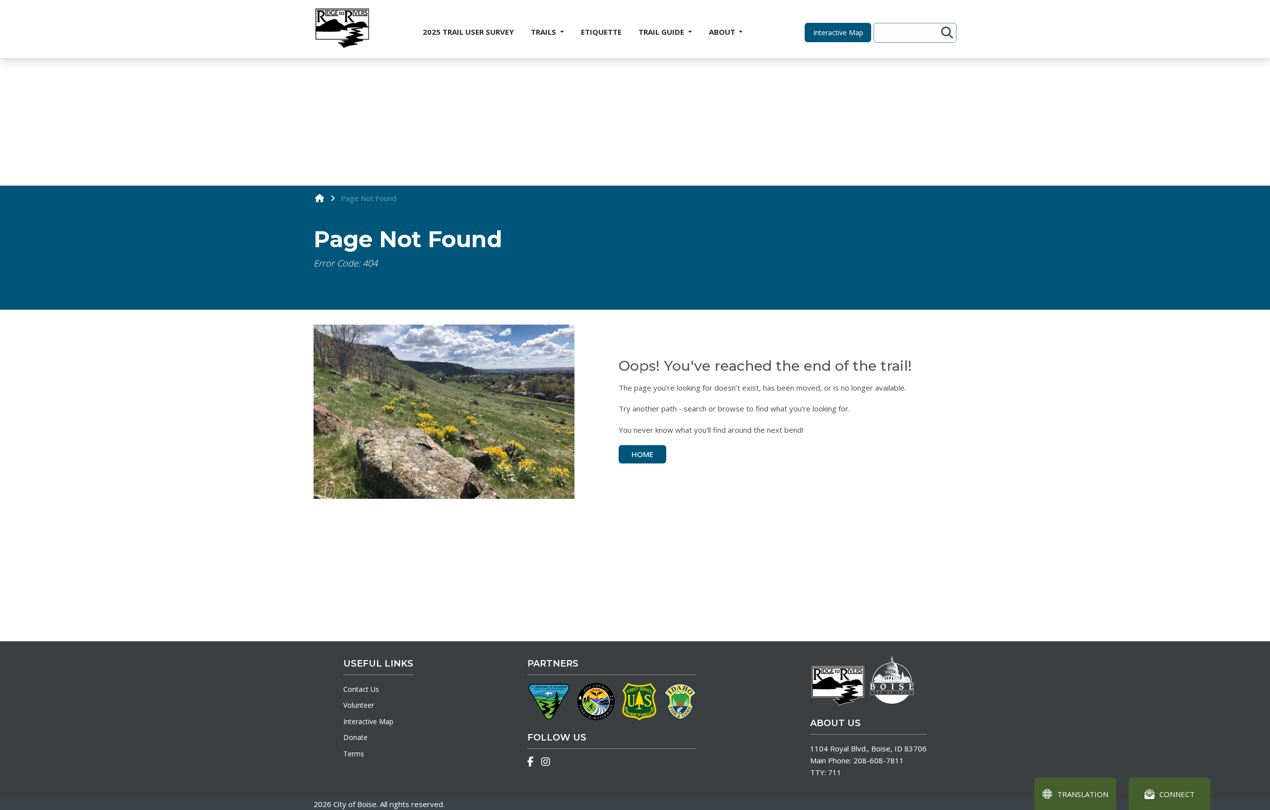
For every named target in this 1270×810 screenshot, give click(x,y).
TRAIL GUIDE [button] (662, 32)
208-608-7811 (878, 760)
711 (834, 772)
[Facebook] (530, 762)
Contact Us (361, 689)
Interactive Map (368, 721)
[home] (319, 197)
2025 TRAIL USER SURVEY (468, 32)
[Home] (342, 29)
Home (642, 454)
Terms (353, 753)
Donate (355, 737)
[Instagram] (545, 762)
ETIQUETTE (601, 32)
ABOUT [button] (723, 32)
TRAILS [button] (544, 32)
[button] (838, 32)
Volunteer (358, 705)
